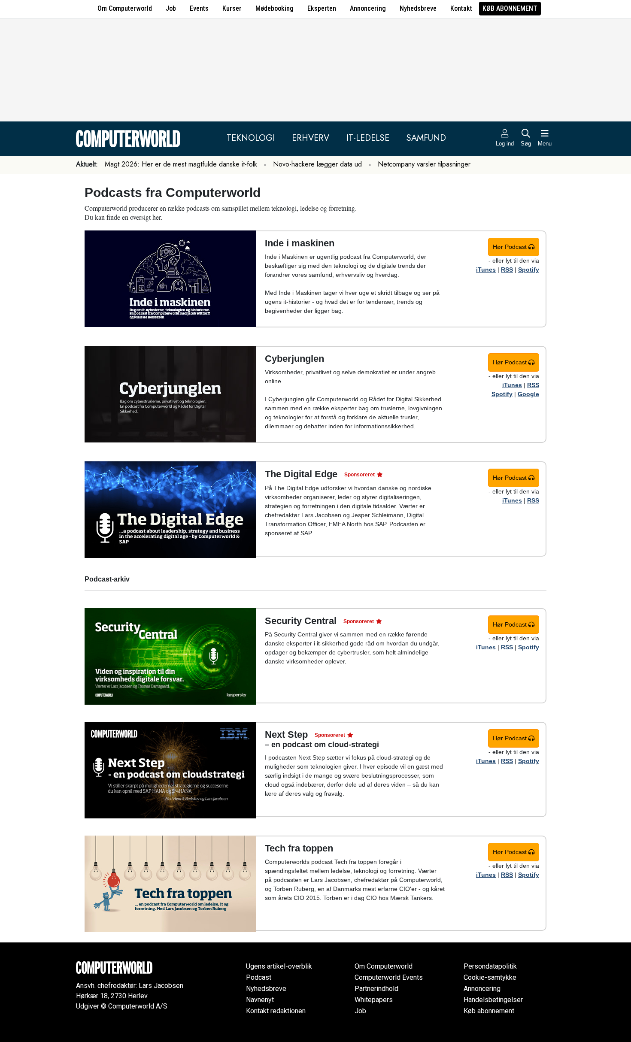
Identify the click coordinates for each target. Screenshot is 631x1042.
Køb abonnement (509, 8)
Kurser (232, 8)
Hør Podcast (510, 246)
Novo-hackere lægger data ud (317, 164)
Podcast (258, 977)
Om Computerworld (124, 8)
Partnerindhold (376, 988)
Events (199, 8)
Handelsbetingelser (493, 1000)
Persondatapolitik (490, 966)
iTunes (486, 269)
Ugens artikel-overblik (279, 966)
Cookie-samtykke (490, 977)
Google (528, 394)
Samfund (426, 138)
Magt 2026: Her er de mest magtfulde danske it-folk (181, 164)
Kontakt (461, 8)
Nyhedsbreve (418, 8)
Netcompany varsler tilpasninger (424, 164)
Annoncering (368, 8)
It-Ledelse (367, 138)
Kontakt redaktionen (276, 1011)
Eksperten (321, 8)
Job (171, 8)
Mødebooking (274, 8)
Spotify (528, 269)
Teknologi (251, 138)
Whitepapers (374, 1000)
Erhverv (310, 138)
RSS (507, 269)
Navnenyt (260, 1000)
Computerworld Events (389, 977)
